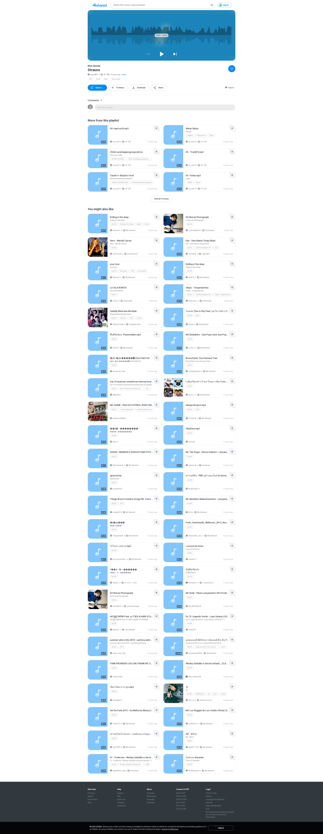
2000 (197, 409)
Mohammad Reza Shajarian (142, 182)
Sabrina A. (193, 465)
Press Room (92, 799)
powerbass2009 (195, 653)
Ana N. (115, 348)
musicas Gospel (133, 606)
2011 (147, 388)
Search (90, 796)
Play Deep (123, 271)
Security (209, 803)
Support (120, 793)
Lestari (139, 318)
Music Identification (213, 806)
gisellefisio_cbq (119, 771)
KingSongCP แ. (194, 489)
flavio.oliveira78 (195, 677)
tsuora (191, 324)
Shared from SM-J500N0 (207, 700)
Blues (106, 79)
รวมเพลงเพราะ (208, 583)
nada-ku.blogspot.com (203, 248)
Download (206, 465)
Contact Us (121, 806)
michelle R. (117, 606)
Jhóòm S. (116, 724)
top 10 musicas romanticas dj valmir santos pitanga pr (132, 388)
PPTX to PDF (181, 796)
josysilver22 (117, 489)
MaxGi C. (116, 630)
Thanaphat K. (118, 536)
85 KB (98, 79)
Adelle (139, 224)
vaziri (189, 182)
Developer (151, 803)
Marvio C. (116, 277)
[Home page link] (100, 5)
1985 (132, 271)
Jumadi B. (192, 254)
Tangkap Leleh (135, 324)
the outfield (142, 271)
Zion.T (215, 694)
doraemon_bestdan (120, 371)
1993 (131, 318)
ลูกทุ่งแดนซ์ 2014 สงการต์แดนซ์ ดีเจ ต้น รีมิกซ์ (207, 647)
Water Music (201, 135)
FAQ (118, 796)
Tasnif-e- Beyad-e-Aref (120, 182)
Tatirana (123, 318)
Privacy (209, 796)
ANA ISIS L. (117, 395)
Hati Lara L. (193, 301)
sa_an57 (93, 74)
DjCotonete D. (118, 465)
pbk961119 (193, 747)
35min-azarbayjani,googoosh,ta (139, 159)
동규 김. (192, 700)
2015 (197, 315)
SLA (207, 809)
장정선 (115, 301)
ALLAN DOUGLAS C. (195, 606)
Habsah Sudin (118, 324)
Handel (190, 135)
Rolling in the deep (126, 224)
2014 (223, 647)
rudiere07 (116, 512)
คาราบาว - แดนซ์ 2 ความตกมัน (131, 583)
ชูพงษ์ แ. (116, 583)
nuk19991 (117, 747)
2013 (122, 503)
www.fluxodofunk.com (144, 409)
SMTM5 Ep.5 (200, 694)
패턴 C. (115, 442)
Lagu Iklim (206, 254)
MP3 (90, 79)
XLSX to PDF (181, 809)
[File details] (97, 135)
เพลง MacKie (130, 630)
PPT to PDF (180, 806)
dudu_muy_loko (119, 653)
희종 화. (192, 277)
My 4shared (130, 230)
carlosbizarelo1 (195, 371)
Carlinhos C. (193, 724)
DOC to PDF (180, 793)
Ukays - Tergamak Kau (222, 295)
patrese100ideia (119, 418)
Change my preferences (170, 829)
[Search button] (212, 5)
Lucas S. (192, 348)
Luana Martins (194, 230)
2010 (122, 647)
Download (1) (132, 254)
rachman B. (117, 254)
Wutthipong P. (194, 771)
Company (150, 793)
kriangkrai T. (117, 700)
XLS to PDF (180, 803)
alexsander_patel (195, 536)
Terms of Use (211, 793)
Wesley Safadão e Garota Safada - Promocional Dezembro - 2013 (132, 764)
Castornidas (117, 677)
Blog (89, 803)
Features (120, 803)
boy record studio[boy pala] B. (120, 559)
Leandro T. (193, 559)
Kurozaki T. (193, 583)
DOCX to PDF (181, 799)
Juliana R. (192, 630)
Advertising (151, 796)
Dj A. (190, 512)
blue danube (116, 79)
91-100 (106, 74)
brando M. (192, 418)
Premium (91, 793)
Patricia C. (117, 230)
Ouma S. (192, 442)
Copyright (150, 799)
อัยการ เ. (192, 395)
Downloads (209, 230)
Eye (216, 248)
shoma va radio (118, 159)
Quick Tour (121, 799)
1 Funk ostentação (126, 409)
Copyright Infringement (215, 799)
